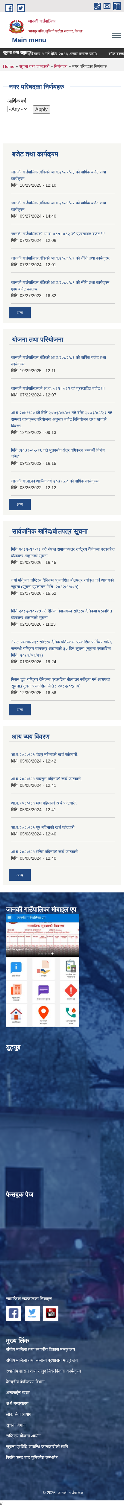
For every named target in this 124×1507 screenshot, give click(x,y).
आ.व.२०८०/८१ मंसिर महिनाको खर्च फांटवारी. (45, 851)
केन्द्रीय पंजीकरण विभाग (25, 1381)
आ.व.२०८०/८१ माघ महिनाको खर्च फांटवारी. (44, 803)
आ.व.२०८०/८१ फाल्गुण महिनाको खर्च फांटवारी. (46, 778)
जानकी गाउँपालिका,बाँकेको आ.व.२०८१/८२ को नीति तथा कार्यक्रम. (60, 258)
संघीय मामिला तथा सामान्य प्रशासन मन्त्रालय (42, 1360)
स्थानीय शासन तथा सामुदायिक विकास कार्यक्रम (43, 1370)
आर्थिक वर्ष (17, 101)
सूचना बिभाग (16, 1424)
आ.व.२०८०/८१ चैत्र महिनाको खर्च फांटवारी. (44, 754)
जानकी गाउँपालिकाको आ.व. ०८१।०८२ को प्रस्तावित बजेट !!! (58, 233)
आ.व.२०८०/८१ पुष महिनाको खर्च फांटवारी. (43, 827)
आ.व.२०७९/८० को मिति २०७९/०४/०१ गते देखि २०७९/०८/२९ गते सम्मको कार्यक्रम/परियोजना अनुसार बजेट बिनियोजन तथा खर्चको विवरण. (61, 419)
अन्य (20, 312)
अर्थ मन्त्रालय (17, 1403)
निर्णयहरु (60, 66)
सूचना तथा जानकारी (34, 66)
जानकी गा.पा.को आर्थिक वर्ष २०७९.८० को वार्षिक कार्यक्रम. (55, 481)
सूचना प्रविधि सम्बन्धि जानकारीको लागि (37, 1446)
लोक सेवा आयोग (18, 1414)
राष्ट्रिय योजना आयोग (23, 1435)
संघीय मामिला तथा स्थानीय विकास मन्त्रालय (40, 1349)
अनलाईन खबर (18, 1392)
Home (8, 66)
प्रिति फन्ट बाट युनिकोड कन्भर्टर (32, 1457)
